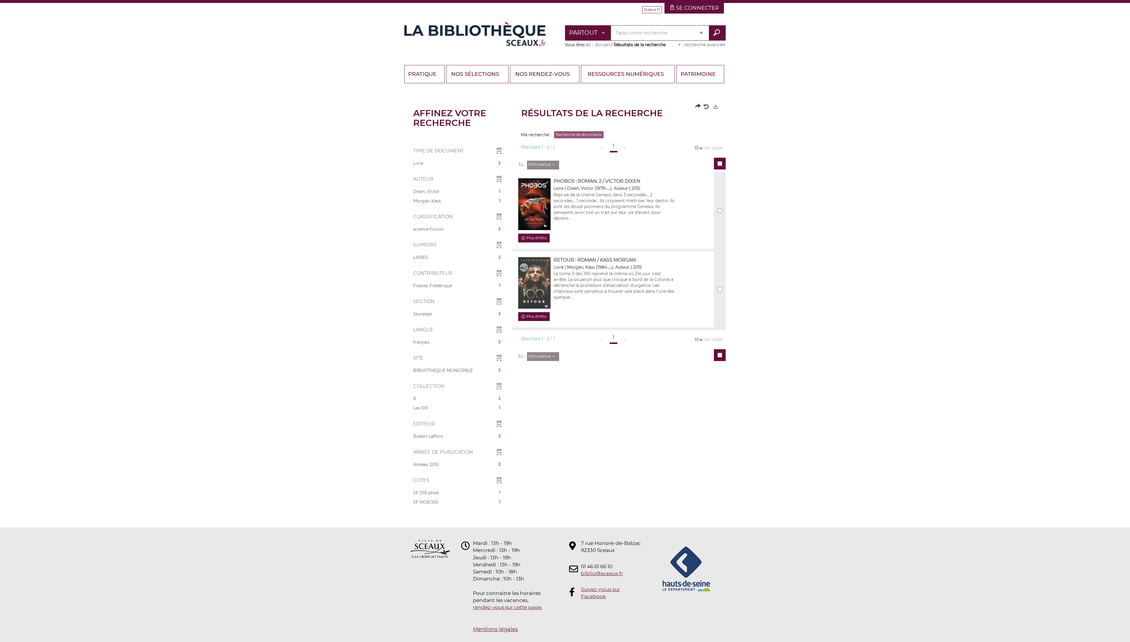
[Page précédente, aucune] (601, 148)
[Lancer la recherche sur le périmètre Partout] (717, 33)
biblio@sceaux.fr (602, 573)
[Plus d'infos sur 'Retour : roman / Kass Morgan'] (534, 283)
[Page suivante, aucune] (625, 148)
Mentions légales (495, 629)
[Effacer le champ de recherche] (702, 33)
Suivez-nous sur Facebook (600, 592)
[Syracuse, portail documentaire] (475, 34)
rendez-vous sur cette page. (507, 607)
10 (696, 148)
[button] (457, 163)
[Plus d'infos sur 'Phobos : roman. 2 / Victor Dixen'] (534, 204)
